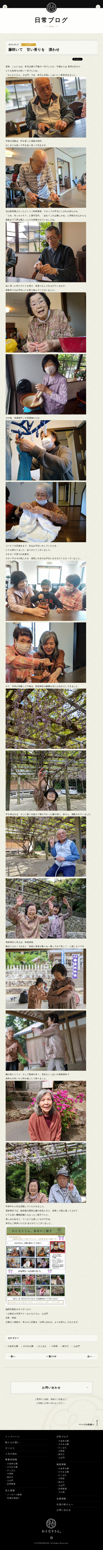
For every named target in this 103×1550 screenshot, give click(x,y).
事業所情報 (11, 1459)
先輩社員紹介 (13, 1498)
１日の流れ (11, 1454)
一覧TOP (51, 1356)
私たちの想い (12, 1442)
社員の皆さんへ (65, 1504)
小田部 (54, 1346)
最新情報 (61, 1464)
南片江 (65, 1346)
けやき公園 (28, 1346)
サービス (10, 1448)
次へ (89, 1356)
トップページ (12, 1437)
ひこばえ (42, 1346)
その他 (61, 1492)
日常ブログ (63, 1437)
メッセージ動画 (14, 1495)
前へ (13, 1356)
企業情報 (61, 1499)
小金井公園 (13, 1346)
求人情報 (10, 1490)
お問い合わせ (64, 1510)
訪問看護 (11, 1484)
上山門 (76, 1346)
